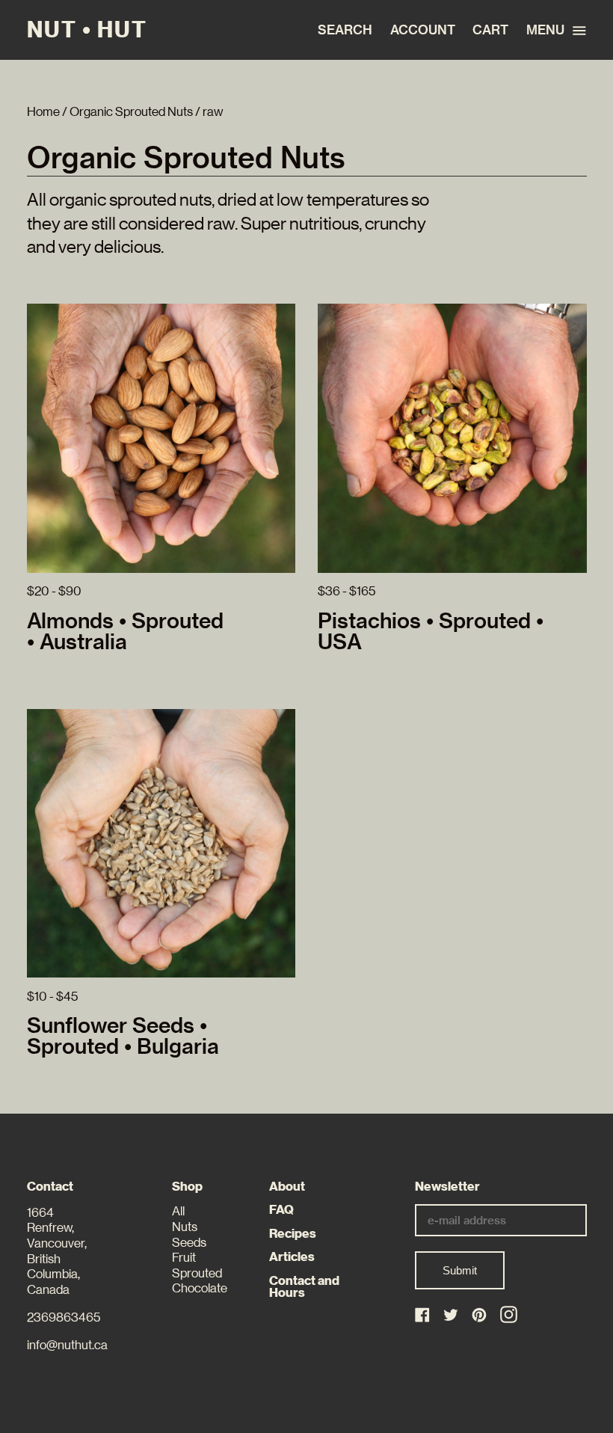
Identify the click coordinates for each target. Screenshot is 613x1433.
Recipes (292, 1234)
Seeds (189, 1243)
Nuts (184, 1227)
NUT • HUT (87, 29)
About (287, 1186)
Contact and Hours (304, 1287)
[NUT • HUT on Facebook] (423, 1316)
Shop (187, 1186)
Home (43, 112)
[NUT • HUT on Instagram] (508, 1314)
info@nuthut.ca (67, 1345)
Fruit (184, 1258)
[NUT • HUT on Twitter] (451, 1316)
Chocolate (199, 1288)
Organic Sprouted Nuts (131, 112)
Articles (292, 1257)
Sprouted (197, 1273)
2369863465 (63, 1317)
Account (422, 29)
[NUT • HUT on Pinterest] (480, 1316)
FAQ (281, 1210)
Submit (460, 1270)
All (178, 1211)
